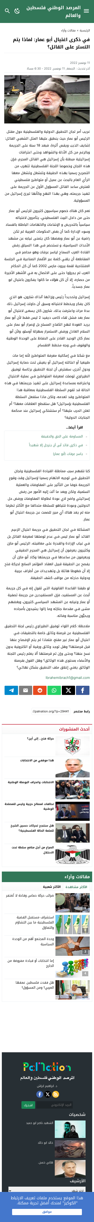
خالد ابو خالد (45, 1143)
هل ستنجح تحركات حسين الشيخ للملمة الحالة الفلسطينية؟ (32, 828)
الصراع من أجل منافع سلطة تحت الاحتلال (33, 850)
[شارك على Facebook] (82, 690)
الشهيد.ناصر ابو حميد (39, 1123)
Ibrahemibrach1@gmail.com (68, 677)
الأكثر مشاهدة (76, 887)
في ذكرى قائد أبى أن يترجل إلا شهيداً (56, 445)
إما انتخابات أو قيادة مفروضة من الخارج (31, 963)
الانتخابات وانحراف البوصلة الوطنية (31, 782)
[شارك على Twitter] (68, 690)
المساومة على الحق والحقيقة (62, 436)
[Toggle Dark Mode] (17, 11)
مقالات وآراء (68, 30)
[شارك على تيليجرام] (11, 690)
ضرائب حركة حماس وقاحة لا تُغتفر (30, 895)
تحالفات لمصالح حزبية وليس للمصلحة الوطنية (29, 806)
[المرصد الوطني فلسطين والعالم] (47, 1070)
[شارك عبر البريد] (25, 690)
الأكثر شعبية (52, 887)
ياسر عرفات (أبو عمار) (68, 454)
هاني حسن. (45, 1162)
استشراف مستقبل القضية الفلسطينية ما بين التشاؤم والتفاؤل (34, 922)
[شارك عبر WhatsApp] (54, 690)
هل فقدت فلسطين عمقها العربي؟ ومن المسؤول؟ (35, 985)
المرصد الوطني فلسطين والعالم (53, 11)
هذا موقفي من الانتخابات (37, 760)
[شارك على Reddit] (39, 690)
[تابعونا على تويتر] (47, 1094)
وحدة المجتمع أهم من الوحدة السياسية (33, 941)
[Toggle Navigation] (87, 11)
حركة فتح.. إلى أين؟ (40, 738)
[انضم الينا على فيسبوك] (39, 1094)
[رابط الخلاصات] (55, 1094)
